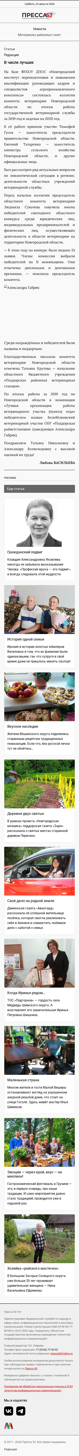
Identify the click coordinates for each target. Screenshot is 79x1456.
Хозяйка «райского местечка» (33, 1268)
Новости (39, 29)
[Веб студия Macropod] (39, 1426)
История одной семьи (25, 639)
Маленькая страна (23, 1080)
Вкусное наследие (22, 726)
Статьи (9, 49)
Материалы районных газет (39, 35)
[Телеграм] (20, 1411)
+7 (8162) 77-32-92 (47, 1349)
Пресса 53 (31, 1368)
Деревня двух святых (25, 813)
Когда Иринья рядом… (26, 993)
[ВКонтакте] (8, 1411)
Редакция (10, 1449)
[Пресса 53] (39, 15)
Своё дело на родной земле (30, 901)
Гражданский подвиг (25, 552)
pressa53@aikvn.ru (62, 1353)
